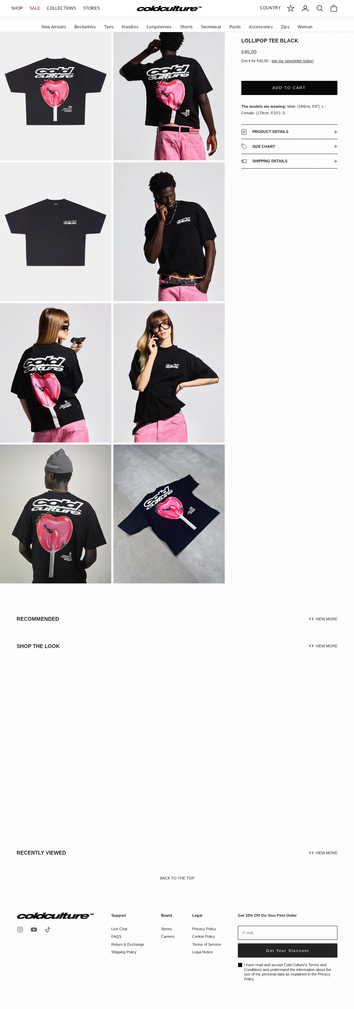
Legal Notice (202, 952)
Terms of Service (206, 944)
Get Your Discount (287, 951)
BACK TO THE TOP (177, 878)
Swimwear (211, 27)
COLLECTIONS (61, 8)
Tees (108, 27)
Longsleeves (159, 27)
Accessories (261, 27)
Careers (168, 936)
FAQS (116, 936)
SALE (34, 8)
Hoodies (130, 27)
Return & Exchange (127, 944)
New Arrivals (53, 27)
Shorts (186, 27)
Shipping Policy (124, 952)
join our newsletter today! (293, 61)
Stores (166, 929)
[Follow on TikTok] (47, 929)
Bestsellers (85, 27)
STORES (91, 8)
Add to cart (289, 88)
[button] (67, 756)
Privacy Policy (204, 929)
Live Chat (119, 929)
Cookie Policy (203, 936)
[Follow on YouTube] (33, 929)
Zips (285, 27)
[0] (290, 8)
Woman (305, 27)
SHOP (17, 8)
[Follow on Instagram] (20, 929)
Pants (235, 27)
